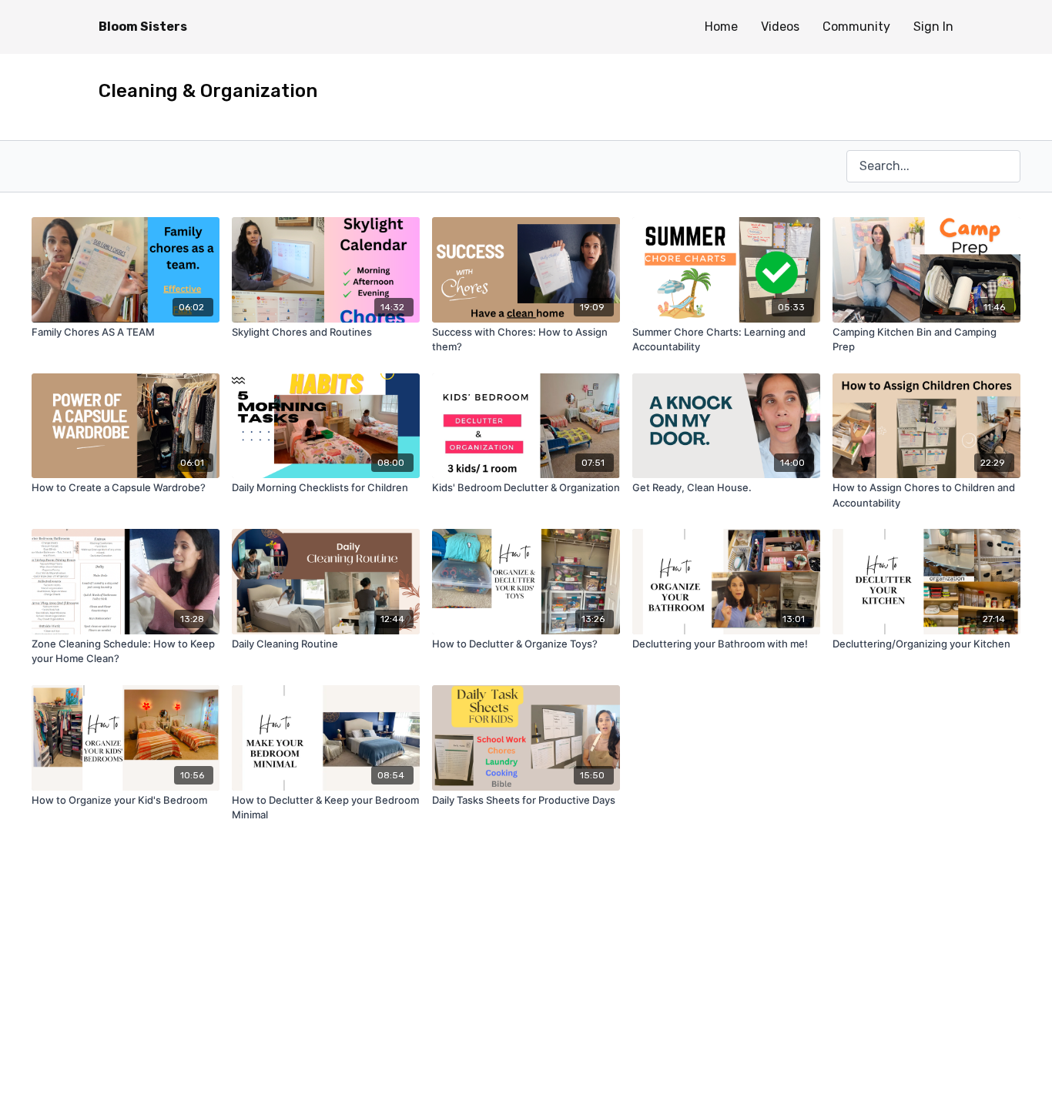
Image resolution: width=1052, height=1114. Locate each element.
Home (721, 26)
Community (856, 26)
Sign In (933, 26)
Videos (780, 26)
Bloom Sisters (143, 26)
